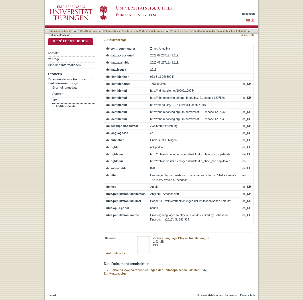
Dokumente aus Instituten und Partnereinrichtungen (133, 31)
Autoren (57, 93)
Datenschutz (247, 295)
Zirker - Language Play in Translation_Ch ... (183, 238)
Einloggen (248, 13)
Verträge (54, 59)
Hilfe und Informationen (64, 65)
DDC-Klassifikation (65, 106)
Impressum (231, 295)
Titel (55, 100)
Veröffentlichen (70, 41)
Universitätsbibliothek (210, 295)
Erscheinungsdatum (66, 87)
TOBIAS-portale (87, 31)
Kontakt (53, 53)
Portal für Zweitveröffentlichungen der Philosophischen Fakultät (208, 31)
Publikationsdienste (60, 31)
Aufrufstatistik (115, 253)
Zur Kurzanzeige (115, 40)
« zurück (247, 35)
